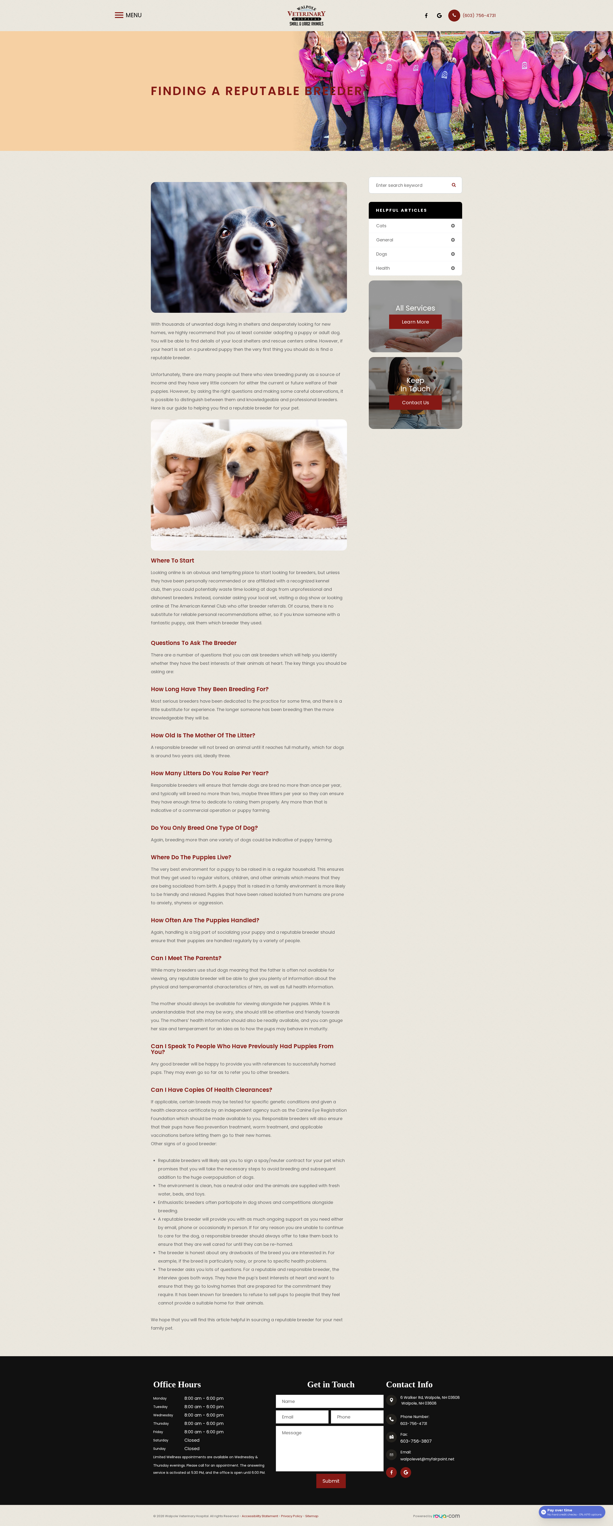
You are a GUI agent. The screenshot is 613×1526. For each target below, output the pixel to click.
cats (381, 226)
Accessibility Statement (260, 1516)
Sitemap (311, 1516)
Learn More (415, 322)
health (383, 268)
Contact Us (415, 402)
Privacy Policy (291, 1516)
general (384, 240)
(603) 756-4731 (479, 15)
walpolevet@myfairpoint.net (427, 1459)
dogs (381, 254)
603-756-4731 (413, 1423)
